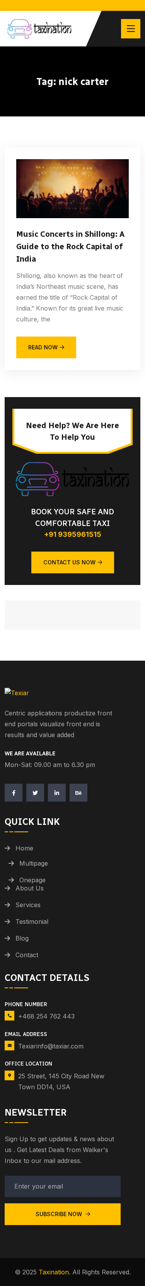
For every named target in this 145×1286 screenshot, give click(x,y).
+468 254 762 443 (46, 1016)
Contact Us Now (69, 562)
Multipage (33, 863)
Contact (26, 955)
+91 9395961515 (72, 534)
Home (24, 848)
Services (28, 905)
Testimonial (31, 921)
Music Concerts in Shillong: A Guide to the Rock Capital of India (70, 246)
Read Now (43, 347)
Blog (22, 938)
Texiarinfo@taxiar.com (51, 1046)
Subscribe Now (60, 1214)
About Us (29, 888)
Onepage (32, 880)
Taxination (54, 1272)
